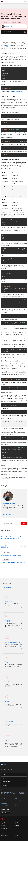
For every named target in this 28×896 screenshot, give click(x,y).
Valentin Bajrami (8, 26)
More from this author (9, 514)
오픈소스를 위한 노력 (18, 800)
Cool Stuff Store (18, 826)
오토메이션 (8, 601)
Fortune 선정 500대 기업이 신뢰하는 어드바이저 (15, 792)
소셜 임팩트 (16, 803)
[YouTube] (5, 770)
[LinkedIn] (2, 770)
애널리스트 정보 (4, 805)
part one (7, 45)
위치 (15, 823)
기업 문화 (3, 800)
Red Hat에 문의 (4, 825)
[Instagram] (14, 770)
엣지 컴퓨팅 (8, 682)
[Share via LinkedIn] (7, 32)
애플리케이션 (9, 721)
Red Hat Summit (4, 828)
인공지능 (7, 621)
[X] (11, 770)
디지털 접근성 (17, 836)
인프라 (7, 701)
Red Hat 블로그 (4, 6)
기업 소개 (3, 798)
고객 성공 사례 (4, 803)
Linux (19, 22)
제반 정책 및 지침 (4, 836)
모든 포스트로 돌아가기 (6, 38)
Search (24, 523)
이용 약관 (16, 835)
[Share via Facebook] (5, 32)
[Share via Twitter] (8, 32)
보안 (6, 662)
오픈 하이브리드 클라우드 (12, 642)
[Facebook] (8, 770)
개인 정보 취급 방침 (4, 835)
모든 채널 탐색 (7, 587)
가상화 (7, 740)
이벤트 (2, 823)
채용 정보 (16, 805)
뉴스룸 (15, 798)
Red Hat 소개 (3, 822)
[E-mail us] (10, 32)
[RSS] (25, 32)
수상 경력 (13, 795)
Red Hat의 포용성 (4, 826)
